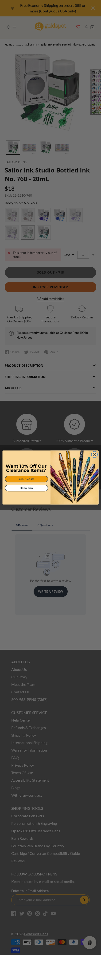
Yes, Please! (26, 479)
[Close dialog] (94, 454)
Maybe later (26, 488)
